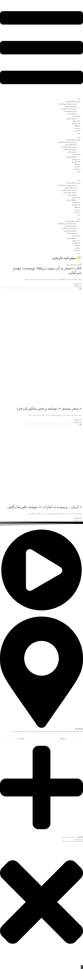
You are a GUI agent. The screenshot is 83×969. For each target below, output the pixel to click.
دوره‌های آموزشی (71, 118)
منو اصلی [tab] (62, 738)
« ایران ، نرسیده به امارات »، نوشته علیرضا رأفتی (44, 507)
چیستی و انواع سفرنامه (73, 101)
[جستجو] (82, 967)
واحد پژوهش (76, 121)
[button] (82, 736)
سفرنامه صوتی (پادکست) (69, 109)
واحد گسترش (76, 123)
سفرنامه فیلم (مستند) (70, 111)
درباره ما (77, 128)
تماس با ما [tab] (21, 738)
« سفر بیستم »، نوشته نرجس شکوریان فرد (49, 408)
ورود (78, 133)
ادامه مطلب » (77, 284)
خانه (78, 99)
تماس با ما (77, 131)
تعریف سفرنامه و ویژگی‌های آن (67, 104)
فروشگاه (77, 126)
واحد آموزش (76, 116)
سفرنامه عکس (72, 113)
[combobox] (72, 839)
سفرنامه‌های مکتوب (71, 106)
